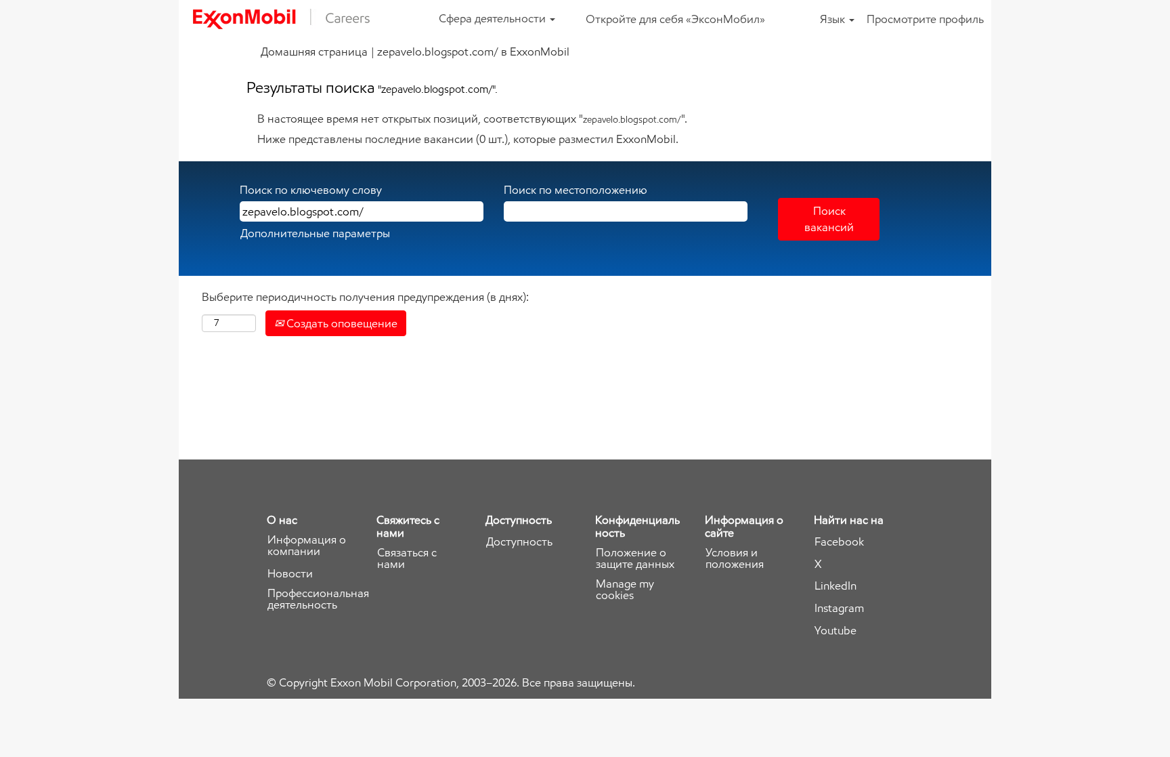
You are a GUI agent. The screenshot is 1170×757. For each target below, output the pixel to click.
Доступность (519, 541)
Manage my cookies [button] (625, 589)
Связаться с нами (407, 558)
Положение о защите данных (635, 558)
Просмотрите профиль (925, 19)
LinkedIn (836, 585)
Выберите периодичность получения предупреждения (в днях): (365, 297)
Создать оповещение (340, 323)
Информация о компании (306, 545)
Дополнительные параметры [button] (315, 233)
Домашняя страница (314, 51)
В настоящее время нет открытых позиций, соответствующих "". (472, 118)
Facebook (839, 541)
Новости (290, 573)
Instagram (839, 608)
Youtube (836, 630)
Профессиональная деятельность (318, 599)
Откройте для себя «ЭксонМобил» (675, 19)
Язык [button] (834, 19)
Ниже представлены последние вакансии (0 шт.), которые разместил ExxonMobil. (467, 139)
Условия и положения (735, 558)
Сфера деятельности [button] (493, 18)
